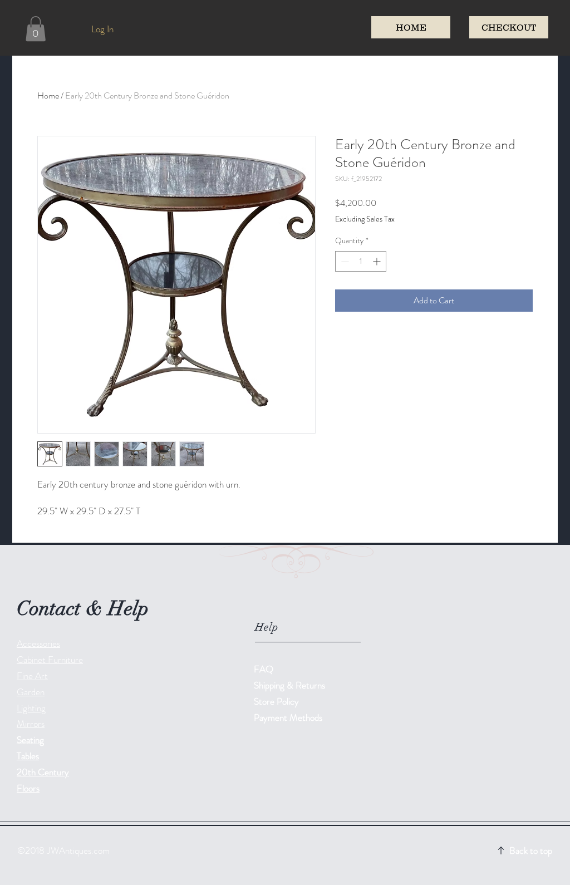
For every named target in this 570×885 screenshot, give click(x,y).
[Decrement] (344, 261)
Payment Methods (289, 717)
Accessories (38, 643)
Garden (31, 692)
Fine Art (32, 675)
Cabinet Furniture (50, 659)
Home (48, 95)
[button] (35, 28)
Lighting (31, 708)
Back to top (530, 850)
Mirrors (31, 723)
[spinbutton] (361, 261)
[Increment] (378, 261)
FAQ (263, 669)
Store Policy (276, 701)
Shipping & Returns (290, 685)
